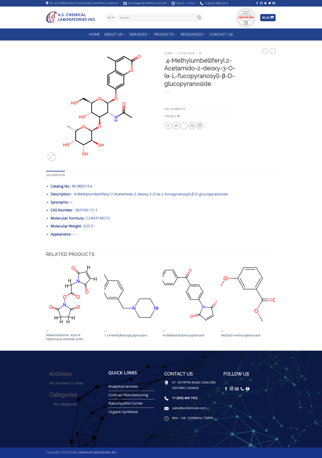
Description (55, 175)
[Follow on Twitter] (269, 3)
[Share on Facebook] (168, 125)
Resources (192, 34)
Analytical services (123, 386)
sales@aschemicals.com (189, 408)
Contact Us (221, 34)
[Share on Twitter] (176, 125)
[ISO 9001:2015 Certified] (246, 17)
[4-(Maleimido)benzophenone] (190, 294)
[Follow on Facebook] (257, 3)
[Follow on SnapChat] (265, 3)
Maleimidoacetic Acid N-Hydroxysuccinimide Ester (64, 337)
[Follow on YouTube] (247, 389)
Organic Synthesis (123, 411)
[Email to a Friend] (184, 125)
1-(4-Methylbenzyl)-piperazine (125, 335)
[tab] (55, 175)
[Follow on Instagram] (261, 3)
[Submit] (199, 17)
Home (94, 34)
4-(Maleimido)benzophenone (183, 335)
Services (138, 34)
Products (164, 34)
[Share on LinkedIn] (199, 125)
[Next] (274, 306)
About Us (113, 34)
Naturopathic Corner (125, 403)
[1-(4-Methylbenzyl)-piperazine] (131, 294)
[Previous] (46, 306)
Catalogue (186, 53)
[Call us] (242, 389)
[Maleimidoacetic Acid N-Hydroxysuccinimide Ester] (73, 294)
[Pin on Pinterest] (192, 125)
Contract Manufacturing (128, 395)
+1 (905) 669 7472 (185, 398)
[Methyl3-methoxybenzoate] (248, 294)
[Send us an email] (273, 3)
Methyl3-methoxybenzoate (240, 335)
